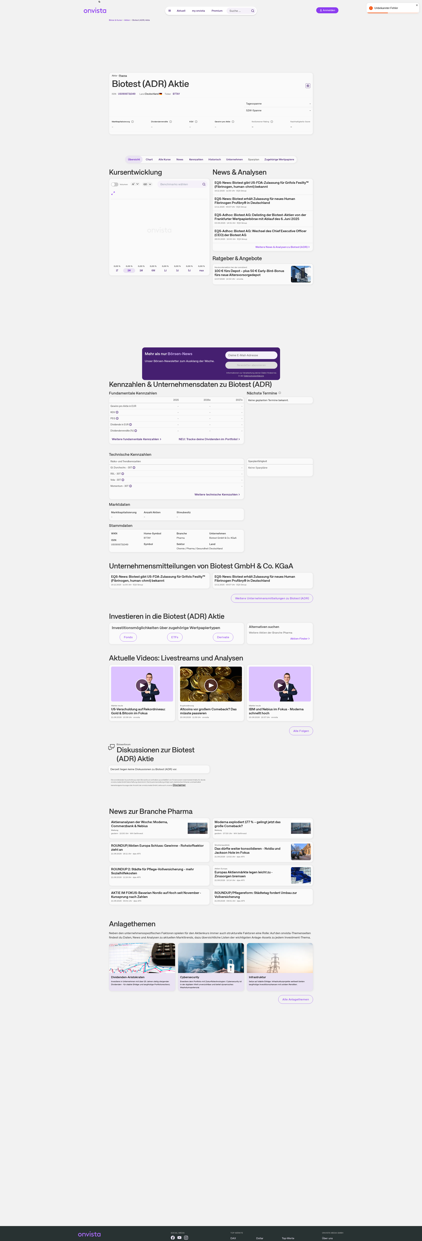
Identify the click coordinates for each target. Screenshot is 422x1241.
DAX (233, 1238)
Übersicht (134, 159)
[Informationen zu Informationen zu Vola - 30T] (123, 480)
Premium (217, 10)
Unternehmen (234, 159)
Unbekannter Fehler (386, 8)
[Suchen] (253, 11)
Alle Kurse (165, 159)
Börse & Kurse (115, 20)
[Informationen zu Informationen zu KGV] (117, 412)
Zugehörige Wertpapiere (279, 159)
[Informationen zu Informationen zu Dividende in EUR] (130, 424)
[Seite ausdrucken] (308, 85)
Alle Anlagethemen (295, 999)
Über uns (327, 1238)
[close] (417, 5)
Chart (149, 159)
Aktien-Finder (299, 638)
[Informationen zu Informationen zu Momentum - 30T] (130, 486)
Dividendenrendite (159, 121)
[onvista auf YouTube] (179, 1238)
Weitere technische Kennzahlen (216, 494)
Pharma (123, 75)
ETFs (174, 637)
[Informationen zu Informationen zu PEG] (117, 418)
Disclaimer (179, 785)
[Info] (132, 122)
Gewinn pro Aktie (222, 121)
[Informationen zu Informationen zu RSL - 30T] (122, 473)
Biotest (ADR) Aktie (141, 20)
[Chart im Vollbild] (113, 193)
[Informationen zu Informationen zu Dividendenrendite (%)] (135, 430)
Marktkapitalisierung (121, 121)
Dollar (259, 1238)
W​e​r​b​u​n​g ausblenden (240, 45)
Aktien (127, 20)
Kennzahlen (196, 159)
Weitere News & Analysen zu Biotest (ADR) (281, 247)
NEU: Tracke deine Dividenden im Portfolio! (208, 439)
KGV (191, 121)
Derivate (223, 637)
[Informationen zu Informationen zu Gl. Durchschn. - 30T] (134, 467)
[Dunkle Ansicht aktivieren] (99, 1)
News (179, 159)
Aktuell (181, 10)
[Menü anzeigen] (169, 10)
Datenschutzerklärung (254, 376)
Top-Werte (288, 1238)
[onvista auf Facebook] (173, 1238)
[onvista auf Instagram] (186, 1238)
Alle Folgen (301, 731)
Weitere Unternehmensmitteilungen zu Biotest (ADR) (272, 598)
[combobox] (182, 184)
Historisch (214, 159)
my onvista (198, 10)
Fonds (128, 637)
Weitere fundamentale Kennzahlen (135, 439)
